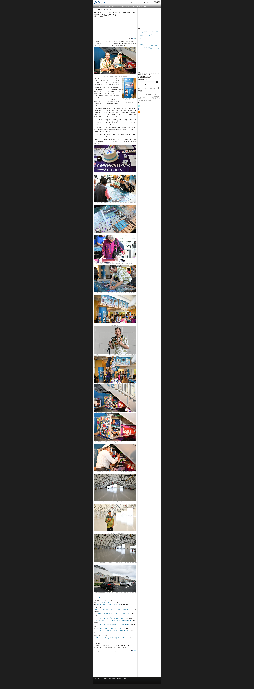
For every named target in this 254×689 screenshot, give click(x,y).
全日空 (153, 95)
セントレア (144, 91)
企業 (132, 6)
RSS (141, 112)
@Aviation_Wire (144, 105)
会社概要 (95, 678)
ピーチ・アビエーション (148, 88)
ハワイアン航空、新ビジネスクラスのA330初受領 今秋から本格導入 (111, 630)
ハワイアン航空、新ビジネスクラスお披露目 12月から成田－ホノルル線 (112, 624)
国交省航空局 (154, 98)
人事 (143, 98)
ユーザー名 (133, 2)
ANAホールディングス (154, 92)
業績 (123, 6)
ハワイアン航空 (97, 597)
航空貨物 (146, 98)
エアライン (107, 6)
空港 (113, 6)
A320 (142, 97)
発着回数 (149, 100)
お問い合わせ (123, 678)
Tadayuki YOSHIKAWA (100, 16)
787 (152, 100)
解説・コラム (139, 6)
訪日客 (153, 97)
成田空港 (148, 95)
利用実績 (139, 98)
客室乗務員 (142, 100)
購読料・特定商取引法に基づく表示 (115, 678)
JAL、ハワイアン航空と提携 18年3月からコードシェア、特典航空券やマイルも (114, 609)
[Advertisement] (149, 18)
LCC (142, 88)
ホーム (95, 6)
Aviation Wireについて (101, 678)
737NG (157, 98)
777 (142, 98)
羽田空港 (157, 97)
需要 (117, 6)
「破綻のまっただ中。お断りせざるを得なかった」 (108, 604)
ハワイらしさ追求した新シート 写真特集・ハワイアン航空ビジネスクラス (113, 620)
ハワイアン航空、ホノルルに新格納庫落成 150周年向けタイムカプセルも (114, 13)
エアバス (146, 100)
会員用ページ (147, 6)
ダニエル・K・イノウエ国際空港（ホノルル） (105, 651)
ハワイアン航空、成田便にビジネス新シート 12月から (108, 628)
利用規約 (106, 678)
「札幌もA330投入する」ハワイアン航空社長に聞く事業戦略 (109, 637)
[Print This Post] (135, 38)
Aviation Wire (143, 108)
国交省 (144, 95)
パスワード (145, 2)
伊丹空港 (139, 88)
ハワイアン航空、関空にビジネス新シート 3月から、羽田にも (110, 618)
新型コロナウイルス (147, 97)
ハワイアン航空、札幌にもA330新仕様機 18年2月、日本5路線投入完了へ (113, 613)
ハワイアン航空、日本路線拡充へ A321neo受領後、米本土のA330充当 (112, 639)
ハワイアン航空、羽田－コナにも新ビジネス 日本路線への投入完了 (111, 617)
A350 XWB (149, 98)
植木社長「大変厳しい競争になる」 (104, 602)
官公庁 (127, 6)
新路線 (154, 88)
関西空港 (149, 91)
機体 (100, 6)
